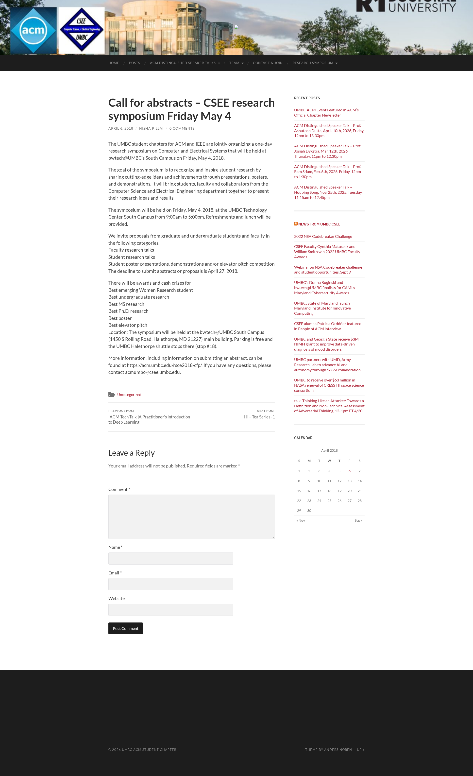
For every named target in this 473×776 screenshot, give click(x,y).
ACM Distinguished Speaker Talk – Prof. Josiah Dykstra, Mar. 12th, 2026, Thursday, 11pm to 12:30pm (327, 150)
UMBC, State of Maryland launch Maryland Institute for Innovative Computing (322, 308)
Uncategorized (129, 394)
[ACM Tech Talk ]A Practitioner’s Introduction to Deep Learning (149, 417)
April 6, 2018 (120, 128)
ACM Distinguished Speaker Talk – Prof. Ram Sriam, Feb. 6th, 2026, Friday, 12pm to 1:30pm (327, 171)
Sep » (358, 520)
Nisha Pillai (151, 128)
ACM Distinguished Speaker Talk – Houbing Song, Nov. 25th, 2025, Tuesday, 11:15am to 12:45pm (328, 192)
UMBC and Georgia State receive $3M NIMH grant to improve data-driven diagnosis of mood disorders (326, 344)
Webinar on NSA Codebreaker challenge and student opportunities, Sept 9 (328, 270)
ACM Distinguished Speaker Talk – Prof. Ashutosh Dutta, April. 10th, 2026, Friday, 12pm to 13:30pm (329, 130)
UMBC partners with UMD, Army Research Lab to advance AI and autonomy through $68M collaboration (327, 364)
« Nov (300, 520)
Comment (119, 489)
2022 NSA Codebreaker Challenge (323, 236)
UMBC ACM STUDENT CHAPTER (149, 750)
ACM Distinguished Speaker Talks (183, 63)
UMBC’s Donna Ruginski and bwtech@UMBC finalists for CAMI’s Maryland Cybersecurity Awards (324, 287)
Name (115, 547)
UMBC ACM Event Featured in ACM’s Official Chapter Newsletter (326, 112)
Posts (134, 63)
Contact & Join (268, 63)
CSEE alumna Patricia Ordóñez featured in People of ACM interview (327, 326)
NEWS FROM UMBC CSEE (319, 224)
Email (115, 572)
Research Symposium (313, 63)
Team (234, 63)
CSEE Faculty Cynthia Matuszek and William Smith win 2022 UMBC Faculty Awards (327, 251)
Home (113, 63)
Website (116, 598)
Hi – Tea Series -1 (259, 414)
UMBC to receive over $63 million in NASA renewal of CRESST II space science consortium (329, 385)
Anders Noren (338, 750)
